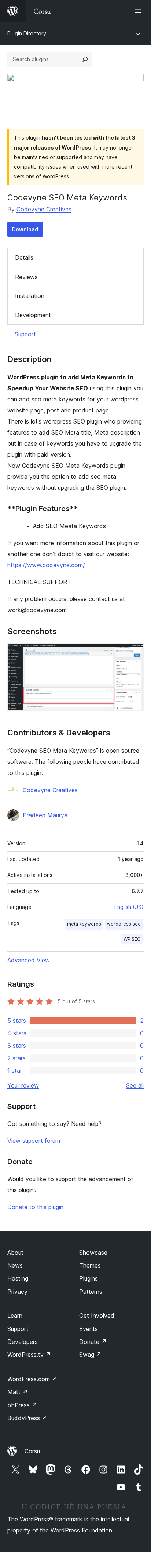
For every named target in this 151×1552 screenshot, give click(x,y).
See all (135, 1085)
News (15, 1265)
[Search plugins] (85, 59)
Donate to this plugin (35, 1207)
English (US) (129, 907)
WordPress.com (32, 1379)
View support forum (33, 1140)
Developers (22, 1341)
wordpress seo (124, 924)
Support (25, 334)
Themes (90, 1265)
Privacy (17, 1291)
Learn (14, 1315)
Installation (29, 295)
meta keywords (84, 924)
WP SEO (132, 939)
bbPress (22, 1405)
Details (24, 257)
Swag (90, 1354)
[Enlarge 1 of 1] (133, 653)
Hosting (17, 1278)
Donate (93, 1341)
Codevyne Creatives (43, 209)
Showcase (93, 1252)
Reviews (26, 277)
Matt (17, 1391)
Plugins (88, 1278)
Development (33, 315)
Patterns (90, 1291)
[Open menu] (139, 11)
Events (88, 1328)
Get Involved (96, 1315)
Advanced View (28, 960)
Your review (23, 1085)
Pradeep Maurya (45, 815)
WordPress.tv (29, 1354)
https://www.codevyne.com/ (46, 565)
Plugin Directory (26, 33)
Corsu (32, 1451)
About (15, 1252)
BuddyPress (27, 1418)
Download (25, 229)
